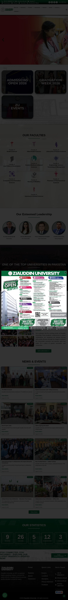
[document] (34, 300)
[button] (65, 272)
